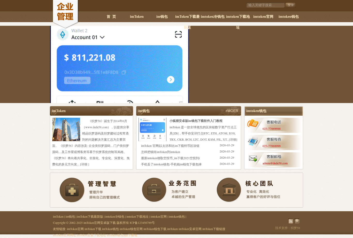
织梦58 (295, 228)
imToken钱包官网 (131, 229)
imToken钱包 (110, 229)
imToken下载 (93, 229)
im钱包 (162, 17)
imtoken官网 (263, 17)
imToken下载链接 (213, 229)
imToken (137, 17)
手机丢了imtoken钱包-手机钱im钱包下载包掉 (171, 164)
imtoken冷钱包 (213, 17)
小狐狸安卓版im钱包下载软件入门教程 (196, 120)
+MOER (231, 111)
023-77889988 (272, 128)
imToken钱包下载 (154, 229)
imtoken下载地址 (238, 18)
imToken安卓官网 (190, 229)
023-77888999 (272, 146)
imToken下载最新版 (187, 18)
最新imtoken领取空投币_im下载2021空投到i (170, 158)
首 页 (111, 17)
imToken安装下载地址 (91, 235)
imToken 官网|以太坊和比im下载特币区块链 (170, 145)
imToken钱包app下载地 (122, 235)
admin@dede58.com (275, 163)
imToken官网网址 (64, 235)
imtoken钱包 (289, 17)
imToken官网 (75, 229)
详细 (84, 164)
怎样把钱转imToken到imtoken (160, 152)
